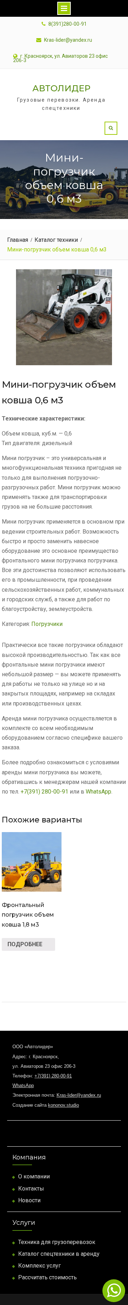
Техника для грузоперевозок (56, 1242)
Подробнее (24, 944)
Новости (29, 1200)
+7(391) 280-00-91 (44, 791)
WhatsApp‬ (98, 791)
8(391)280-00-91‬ (67, 24)
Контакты (31, 1188)
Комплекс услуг (39, 1265)
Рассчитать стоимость (47, 1277)
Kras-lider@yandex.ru (68, 40)
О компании (34, 1176)
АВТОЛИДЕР (61, 88)
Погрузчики (47, 624)
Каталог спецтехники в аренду (59, 1253)
